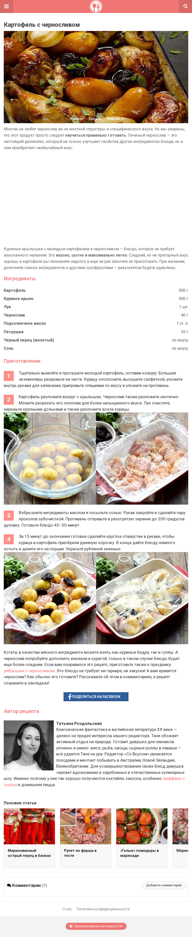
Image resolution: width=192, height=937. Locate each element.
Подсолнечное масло (25, 323)
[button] (6, 6)
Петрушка (14, 331)
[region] (96, 198)
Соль (9, 348)
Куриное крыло (19, 298)
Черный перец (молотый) (29, 340)
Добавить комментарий (164, 885)
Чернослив (14, 315)
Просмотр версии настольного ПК (98, 926)
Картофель (15, 290)
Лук (7, 307)
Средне (95, 119)
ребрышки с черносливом (29, 670)
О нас (67, 909)
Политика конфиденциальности (103, 909)
